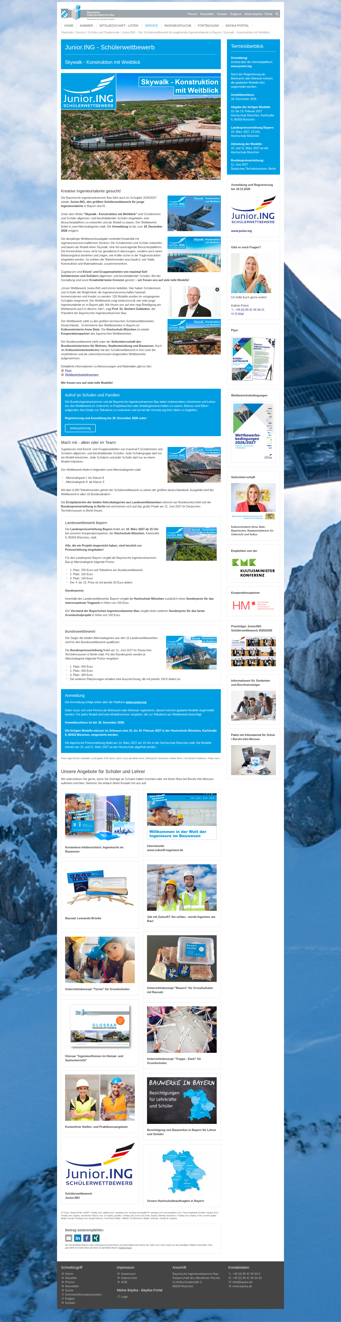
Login (124, 1296)
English (70, 1298)
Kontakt (222, 14)
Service (151, 25)
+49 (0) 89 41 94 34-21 (249, 309)
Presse (192, 14)
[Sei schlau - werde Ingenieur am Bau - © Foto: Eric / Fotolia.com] (182, 887)
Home (68, 25)
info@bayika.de (242, 1282)
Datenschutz (125, 1248)
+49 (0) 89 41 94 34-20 (247, 1278)
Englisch (235, 14)
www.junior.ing (80, 428)
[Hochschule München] (253, 605)
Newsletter (207, 14)
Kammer (86, 25)
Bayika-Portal (237, 25)
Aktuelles (71, 1278)
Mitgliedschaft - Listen (119, 25)
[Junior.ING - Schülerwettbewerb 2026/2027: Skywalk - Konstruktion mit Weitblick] (194, 213)
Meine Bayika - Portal (258, 14)
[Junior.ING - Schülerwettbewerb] (253, 210)
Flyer (68, 370)
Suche (70, 1290)
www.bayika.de (242, 1286)
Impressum (128, 1273)
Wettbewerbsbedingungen (81, 374)
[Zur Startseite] (89, 12)
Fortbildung (208, 25)
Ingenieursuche (177, 25)
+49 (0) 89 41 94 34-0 (246, 1273)
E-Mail (239, 313)
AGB (124, 1282)
